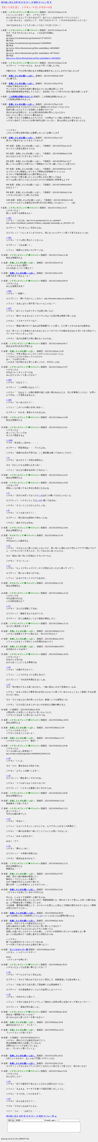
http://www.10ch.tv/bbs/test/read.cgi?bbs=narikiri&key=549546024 (33, 58)
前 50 (20, 2)
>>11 (8, 546)
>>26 (8, 667)
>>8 (7, 510)
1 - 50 (31, 2)
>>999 (8, 400)
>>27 (8, 684)
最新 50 (37, 2)
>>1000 (9, 440)
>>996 (8, 291)
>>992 (8, 238)
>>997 (8, 308)
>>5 (7, 493)
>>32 (8, 819)
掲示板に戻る (7, 2)
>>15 (8, 606)
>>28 (8, 758)
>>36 (8, 972)
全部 (16, 2)
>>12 (8, 566)
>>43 (8, 1099)
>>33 (8, 846)
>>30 (8, 775)
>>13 (39, 500)
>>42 (8, 1081)
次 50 (25, 2)
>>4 (7, 457)
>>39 (8, 994)
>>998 (8, 380)
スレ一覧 (45, 2)
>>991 (8, 218)
